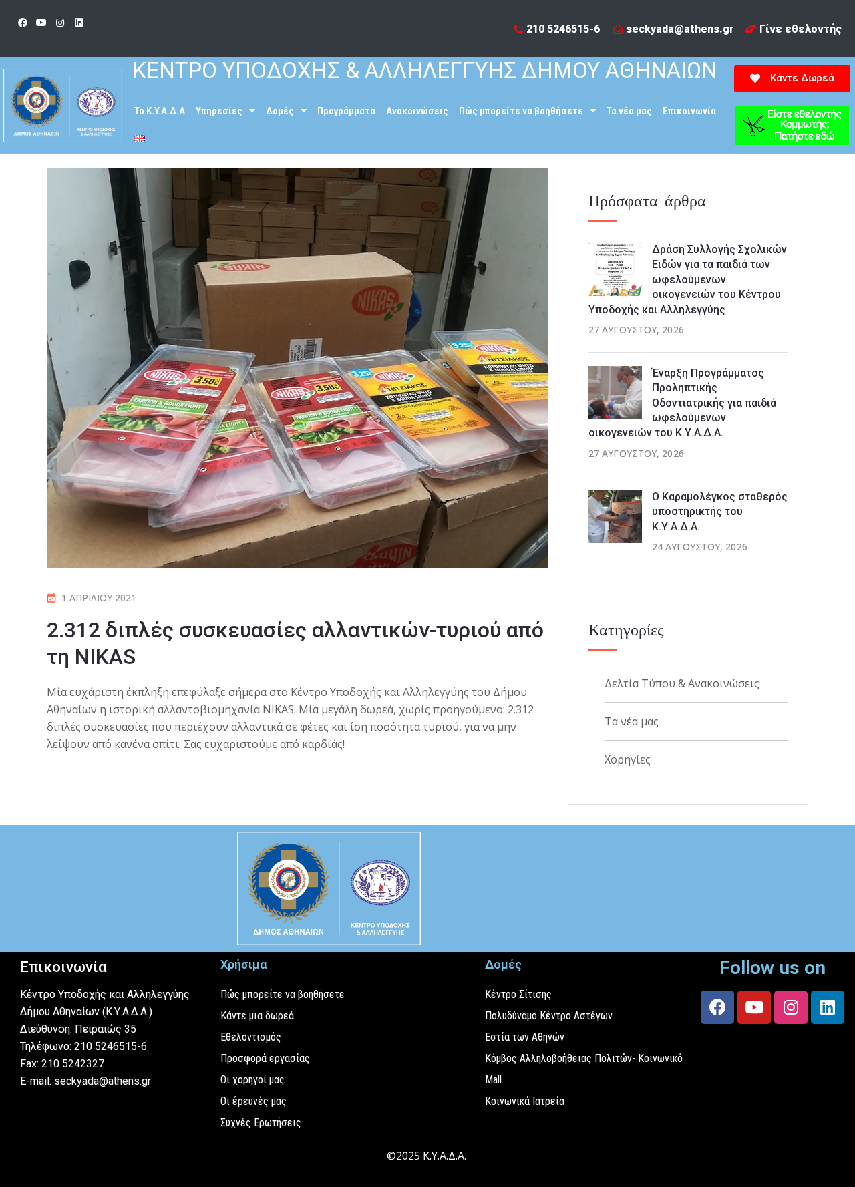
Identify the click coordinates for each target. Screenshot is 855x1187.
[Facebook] (22, 22)
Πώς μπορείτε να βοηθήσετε (521, 111)
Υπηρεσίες (219, 111)
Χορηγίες (628, 759)
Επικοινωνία (689, 111)
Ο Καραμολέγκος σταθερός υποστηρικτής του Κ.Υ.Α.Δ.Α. (720, 511)
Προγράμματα (346, 111)
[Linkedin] (78, 22)
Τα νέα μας (629, 111)
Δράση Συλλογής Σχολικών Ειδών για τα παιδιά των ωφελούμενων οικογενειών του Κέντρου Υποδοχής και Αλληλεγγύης (687, 279)
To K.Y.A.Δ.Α (159, 111)
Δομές (280, 111)
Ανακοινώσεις (417, 111)
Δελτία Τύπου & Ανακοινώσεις (682, 683)
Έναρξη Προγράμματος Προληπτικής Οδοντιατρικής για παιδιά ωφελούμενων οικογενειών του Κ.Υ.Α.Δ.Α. (682, 403)
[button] (792, 78)
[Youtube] (41, 22)
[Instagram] (60, 22)
